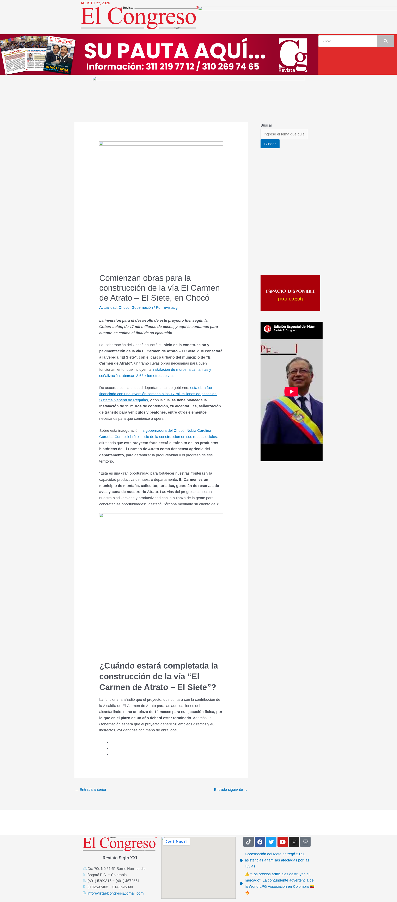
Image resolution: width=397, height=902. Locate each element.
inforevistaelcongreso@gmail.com (115, 893)
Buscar (266, 125)
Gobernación (142, 307)
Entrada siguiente (231, 789)
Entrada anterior (90, 789)
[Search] (385, 41)
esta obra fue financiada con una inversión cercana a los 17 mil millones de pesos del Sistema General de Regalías (158, 394)
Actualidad (108, 307)
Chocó (124, 307)
